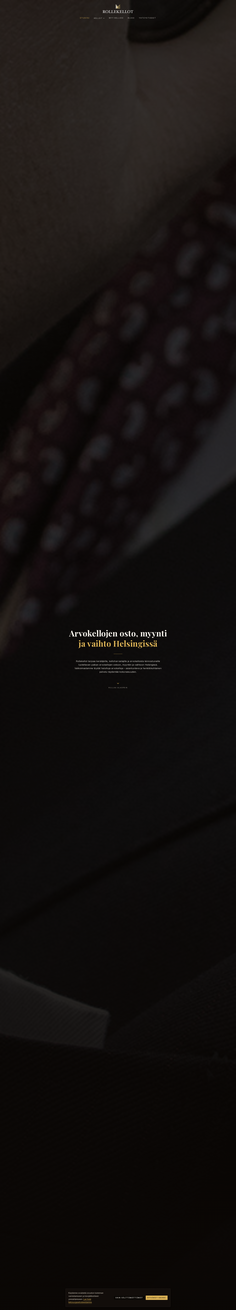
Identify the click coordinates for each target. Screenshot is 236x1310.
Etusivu (85, 18)
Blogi (131, 18)
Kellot (98, 18)
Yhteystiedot (147, 18)
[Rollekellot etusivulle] (118, 8)
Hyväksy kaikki (156, 1298)
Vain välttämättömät (129, 1298)
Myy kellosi (116, 18)
